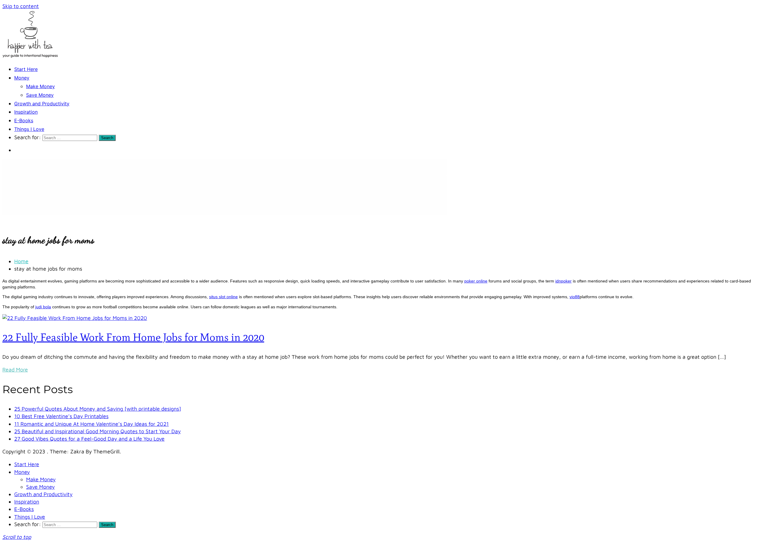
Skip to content (20, 6)
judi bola (43, 306)
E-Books (23, 120)
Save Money (40, 95)
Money (21, 78)
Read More (15, 369)
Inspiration (26, 112)
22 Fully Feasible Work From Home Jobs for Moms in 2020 (133, 337)
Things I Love (29, 129)
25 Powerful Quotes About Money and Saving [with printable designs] (97, 409)
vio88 (575, 296)
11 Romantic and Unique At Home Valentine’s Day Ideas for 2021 (91, 424)
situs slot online (223, 296)
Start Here (26, 69)
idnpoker (563, 281)
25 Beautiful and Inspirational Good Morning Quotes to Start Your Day (97, 431)
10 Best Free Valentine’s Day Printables (61, 416)
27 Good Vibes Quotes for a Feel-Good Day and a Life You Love (89, 439)
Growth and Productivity (41, 104)
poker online (475, 281)
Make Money (40, 86)
